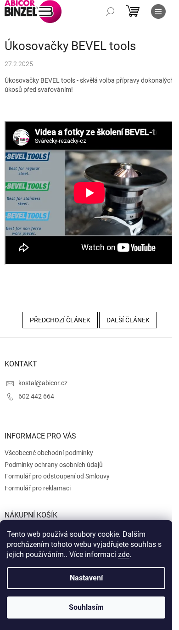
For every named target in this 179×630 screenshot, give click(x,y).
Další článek (128, 320)
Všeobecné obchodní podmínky (49, 452)
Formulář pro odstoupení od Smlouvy (57, 476)
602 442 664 (36, 396)
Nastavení (86, 578)
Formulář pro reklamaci (38, 488)
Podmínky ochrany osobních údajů (54, 464)
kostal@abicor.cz (42, 383)
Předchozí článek (60, 320)
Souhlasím (86, 607)
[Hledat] (110, 11)
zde (123, 554)
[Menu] (158, 11)
